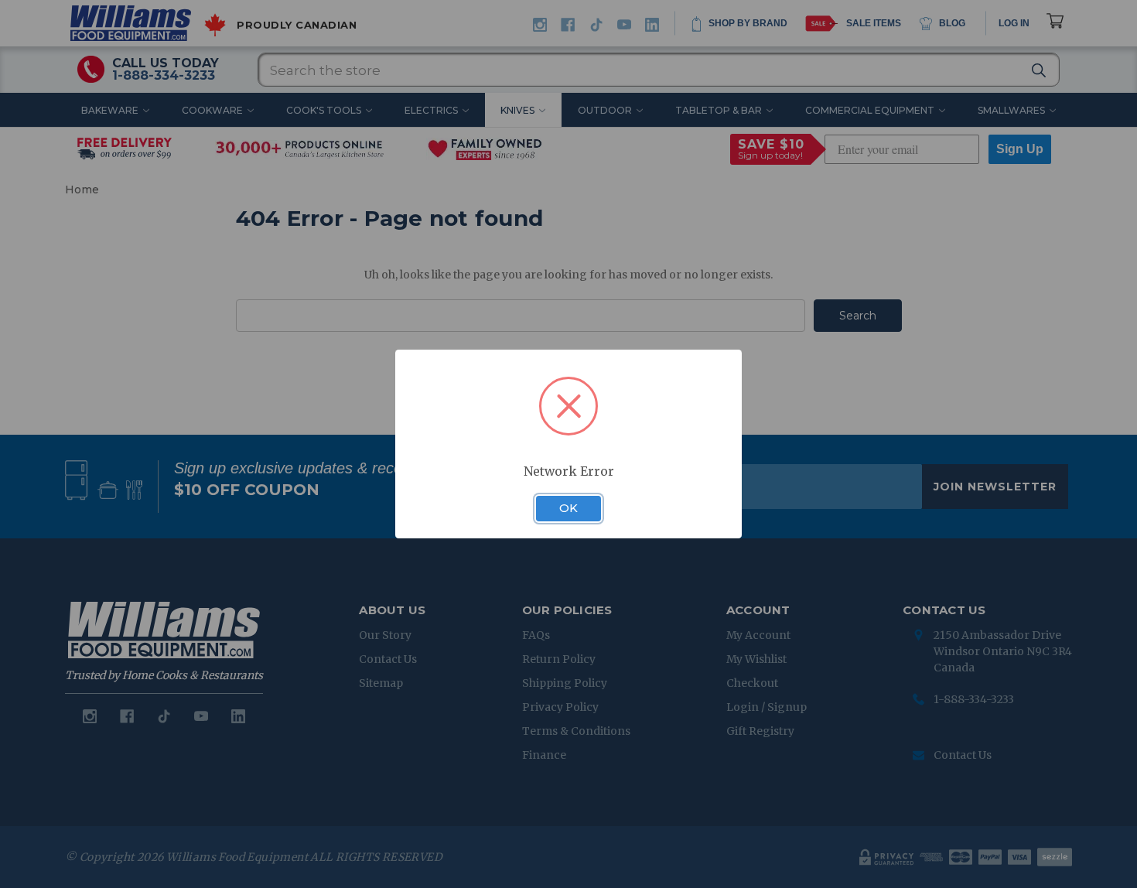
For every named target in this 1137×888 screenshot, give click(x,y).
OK (568, 508)
